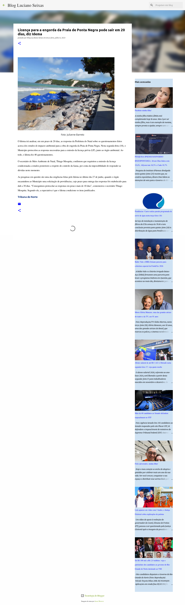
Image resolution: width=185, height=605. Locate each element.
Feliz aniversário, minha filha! (146, 463)
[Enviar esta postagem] (19, 205)
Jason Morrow (99, 601)
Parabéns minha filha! (143, 110)
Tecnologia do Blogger (94, 595)
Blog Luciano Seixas (26, 5)
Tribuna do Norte (28, 197)
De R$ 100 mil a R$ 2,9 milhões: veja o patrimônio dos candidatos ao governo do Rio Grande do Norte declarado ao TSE (152, 564)
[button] (19, 43)
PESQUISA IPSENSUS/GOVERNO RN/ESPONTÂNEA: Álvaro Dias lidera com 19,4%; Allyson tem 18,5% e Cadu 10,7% (152, 160)
